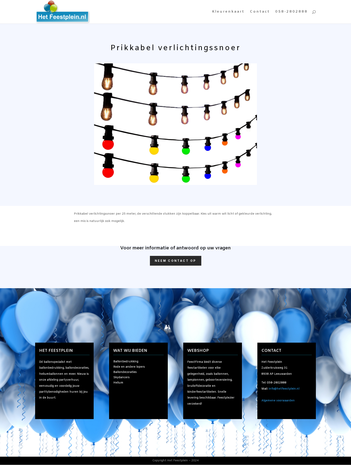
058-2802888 (291, 12)
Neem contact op (175, 260)
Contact (260, 12)
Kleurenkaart (228, 12)
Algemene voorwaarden (278, 401)
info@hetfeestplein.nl (284, 389)
